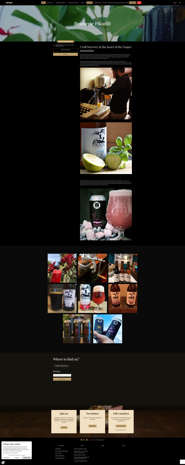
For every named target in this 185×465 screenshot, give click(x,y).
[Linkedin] (87, 440)
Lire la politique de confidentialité (10, 453)
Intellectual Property (60, 458)
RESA (82, 445)
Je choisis (16, 457)
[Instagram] (84, 440)
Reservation (132, 2)
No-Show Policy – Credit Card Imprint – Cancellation (81, 451)
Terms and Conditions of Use (61, 451)
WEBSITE (61, 445)
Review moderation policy (80, 454)
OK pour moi (26, 457)
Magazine (89, 2)
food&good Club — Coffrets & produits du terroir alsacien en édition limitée (111, 2)
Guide (43, 2)
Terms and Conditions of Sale (80, 461)
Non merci (6, 457)
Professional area (100, 439)
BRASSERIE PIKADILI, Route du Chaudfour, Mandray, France (65, 45)
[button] (175, 3)
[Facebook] (81, 440)
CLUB (123, 445)
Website (65, 54)
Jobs (139, 2)
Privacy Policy (58, 453)
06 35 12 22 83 (65, 50)
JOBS (103, 445)
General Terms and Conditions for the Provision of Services (81, 458)
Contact (93, 439)
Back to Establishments (65, 41)
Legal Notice (58, 448)
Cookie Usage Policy (59, 455)
